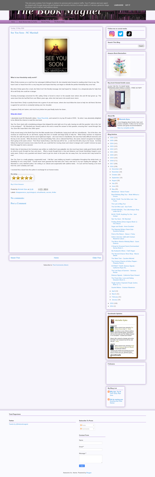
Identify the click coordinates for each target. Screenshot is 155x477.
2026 (112, 137)
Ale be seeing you (116, 399)
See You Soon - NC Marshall (121, 219)
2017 (112, 163)
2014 (112, 306)
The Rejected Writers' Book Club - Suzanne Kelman (122, 230)
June (114, 186)
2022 (112, 149)
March (114, 294)
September (116, 177)
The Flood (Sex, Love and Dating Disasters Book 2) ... (122, 279)
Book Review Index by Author (28, 22)
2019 (112, 158)
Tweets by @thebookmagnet (18, 424)
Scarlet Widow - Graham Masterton (123, 287)
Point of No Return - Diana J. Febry (123, 234)
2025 (112, 140)
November (115, 172)
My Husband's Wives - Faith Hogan (123, 251)
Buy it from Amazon (17, 184)
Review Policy (45, 22)
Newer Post (15, 258)
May (113, 189)
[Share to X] (43, 189)
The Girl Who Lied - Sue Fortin (121, 207)
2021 (112, 152)
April (113, 291)
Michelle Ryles (124, 119)
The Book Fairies (59, 22)
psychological (31, 192)
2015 (112, 303)
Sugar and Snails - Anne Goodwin (122, 226)
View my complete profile (125, 128)
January (115, 300)
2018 (112, 160)
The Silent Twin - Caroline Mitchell (122, 258)
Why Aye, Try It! (115, 392)
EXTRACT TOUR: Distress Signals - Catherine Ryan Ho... (123, 267)
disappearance (21, 192)
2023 (112, 146)
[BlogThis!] (41, 189)
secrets (48, 192)
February (115, 297)
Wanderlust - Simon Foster (120, 192)
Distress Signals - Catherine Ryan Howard (125, 275)
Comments (85, 429)
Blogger (88, 473)
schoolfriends (41, 192)
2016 (112, 166)
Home (13, 22)
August (114, 180)
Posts (84, 425)
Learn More (118, 5)
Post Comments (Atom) (60, 265)
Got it (127, 5)
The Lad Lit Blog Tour (118, 204)
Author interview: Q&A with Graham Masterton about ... (123, 238)
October (115, 175)
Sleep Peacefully (42, 118)
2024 (112, 143)
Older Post (97, 258)
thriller (54, 192)
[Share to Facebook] (45, 189)
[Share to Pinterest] (47, 189)
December (115, 169)
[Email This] (39, 189)
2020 (112, 155)
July (113, 183)
